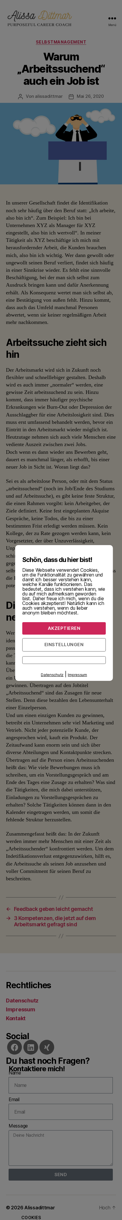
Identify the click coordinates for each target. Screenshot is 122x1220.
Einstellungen (64, 644)
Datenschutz (52, 674)
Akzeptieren (64, 628)
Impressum (77, 674)
